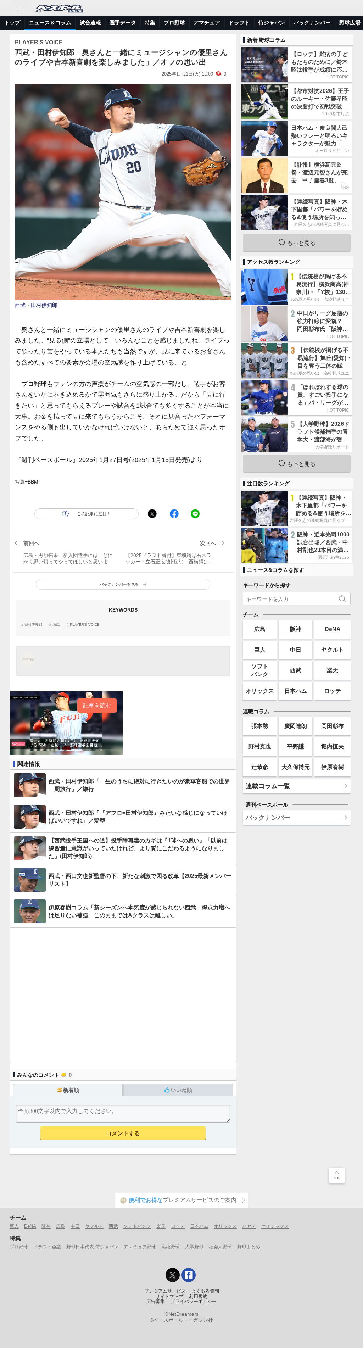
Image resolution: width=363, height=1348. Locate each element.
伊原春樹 (332, 767)
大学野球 (194, 1246)
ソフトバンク (259, 670)
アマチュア (207, 23)
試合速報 (90, 23)
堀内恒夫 (332, 746)
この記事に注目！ (94, 513)
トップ (12, 23)
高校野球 (170, 1246)
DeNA (333, 629)
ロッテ (332, 690)
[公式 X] (173, 1275)
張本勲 (259, 726)
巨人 (260, 649)
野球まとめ (248, 1246)
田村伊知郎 (44, 305)
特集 (150, 23)
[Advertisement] (123, 995)
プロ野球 (174, 23)
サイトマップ (169, 1296)
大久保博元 (295, 767)
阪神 (295, 629)
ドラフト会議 (47, 1246)
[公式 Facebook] (189, 1275)
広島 (260, 629)
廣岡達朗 (295, 726)
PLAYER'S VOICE (85, 624)
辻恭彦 (259, 767)
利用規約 (198, 1296)
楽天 (332, 670)
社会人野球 (220, 1246)
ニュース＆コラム (50, 23)
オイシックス (275, 1226)
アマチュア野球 (140, 1246)
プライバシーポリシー (194, 1301)
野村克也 (259, 746)
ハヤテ (249, 1226)
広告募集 (155, 1301)
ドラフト (239, 23)
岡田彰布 (332, 726)
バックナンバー (312, 23)
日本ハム (295, 690)
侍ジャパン (271, 23)
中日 (295, 649)
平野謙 (295, 746)
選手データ (123, 23)
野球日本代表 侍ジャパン (92, 1246)
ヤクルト (332, 649)
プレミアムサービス (165, 1291)
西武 (20, 305)
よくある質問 (205, 1291)
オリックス (260, 690)
